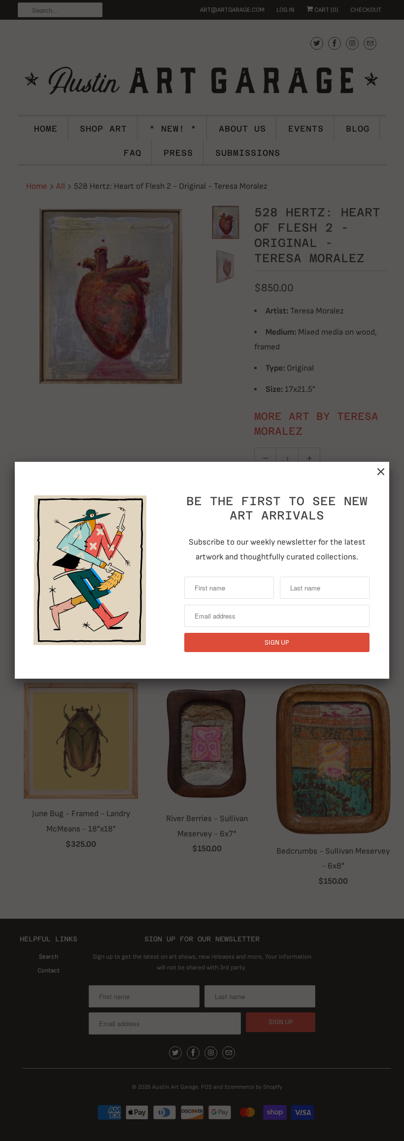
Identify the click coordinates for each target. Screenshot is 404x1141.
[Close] (380, 472)
